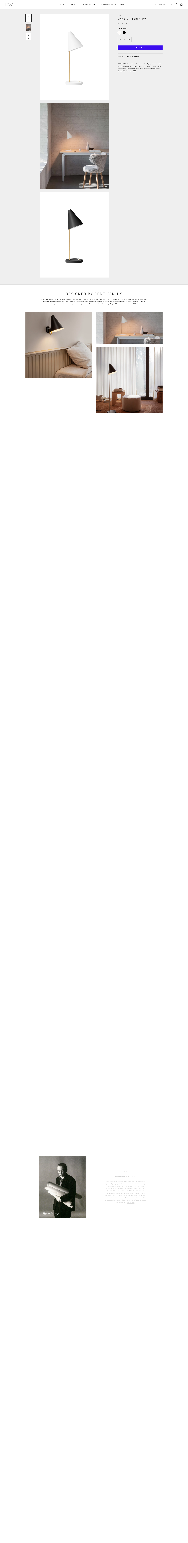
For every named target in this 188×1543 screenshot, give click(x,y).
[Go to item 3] (28, 36)
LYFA (119, 15)
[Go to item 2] (28, 27)
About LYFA (124, 4)
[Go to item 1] (28, 18)
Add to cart (140, 48)
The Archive (130, 1203)
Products (63, 4)
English (162, 4)
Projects (75, 4)
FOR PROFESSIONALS (108, 4)
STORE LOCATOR (89, 4)
